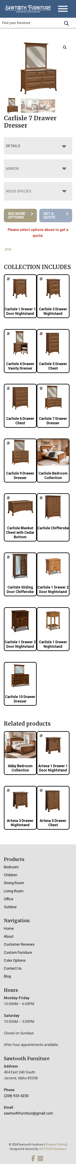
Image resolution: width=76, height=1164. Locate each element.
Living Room (14, 891)
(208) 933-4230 (16, 1096)
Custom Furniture (18, 952)
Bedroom (11, 867)
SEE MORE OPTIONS (16, 215)
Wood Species (18, 191)
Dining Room (14, 883)
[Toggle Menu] (63, 9)
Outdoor (10, 907)
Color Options (15, 960)
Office (8, 899)
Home (9, 928)
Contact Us (13, 968)
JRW (7, 249)
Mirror (12, 168)
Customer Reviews (19, 944)
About (8, 936)
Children (10, 875)
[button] (65, 47)
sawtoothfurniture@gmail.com (28, 1113)
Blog (7, 976)
